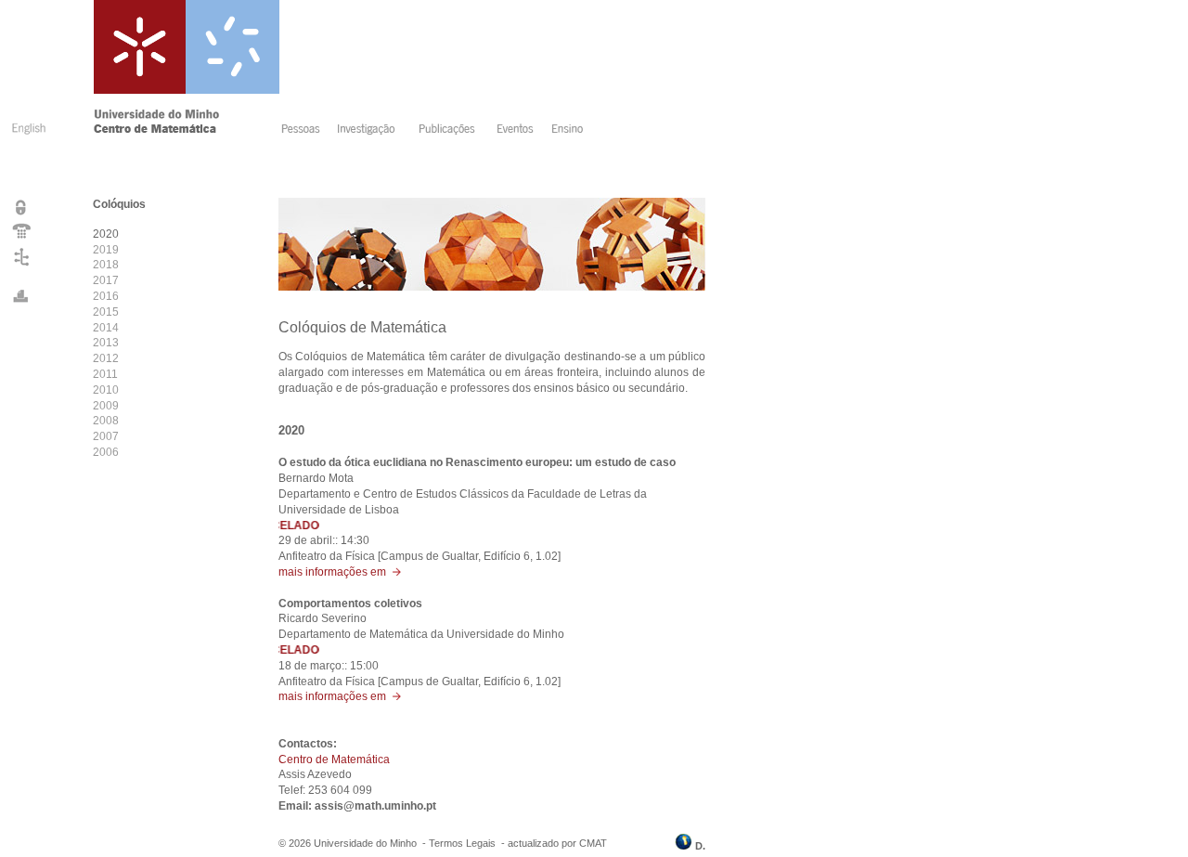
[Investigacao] (372, 130)
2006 (106, 452)
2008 (106, 420)
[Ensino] (570, 130)
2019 (106, 249)
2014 (106, 327)
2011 (105, 374)
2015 (106, 311)
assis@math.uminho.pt (375, 805)
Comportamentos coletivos (350, 603)
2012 (106, 358)
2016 (106, 296)
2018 (106, 264)
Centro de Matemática (334, 759)
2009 (106, 405)
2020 (106, 233)
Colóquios (119, 204)
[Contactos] (22, 237)
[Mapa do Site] (22, 265)
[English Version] (26, 137)
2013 (106, 342)
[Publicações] (451, 130)
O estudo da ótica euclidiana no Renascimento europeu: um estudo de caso (477, 462)
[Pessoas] (304, 130)
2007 (106, 436)
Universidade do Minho (365, 843)
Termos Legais (462, 843)
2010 (106, 389)
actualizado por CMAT (557, 843)
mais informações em (335, 571)
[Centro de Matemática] (184, 130)
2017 (106, 280)
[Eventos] (518, 130)
